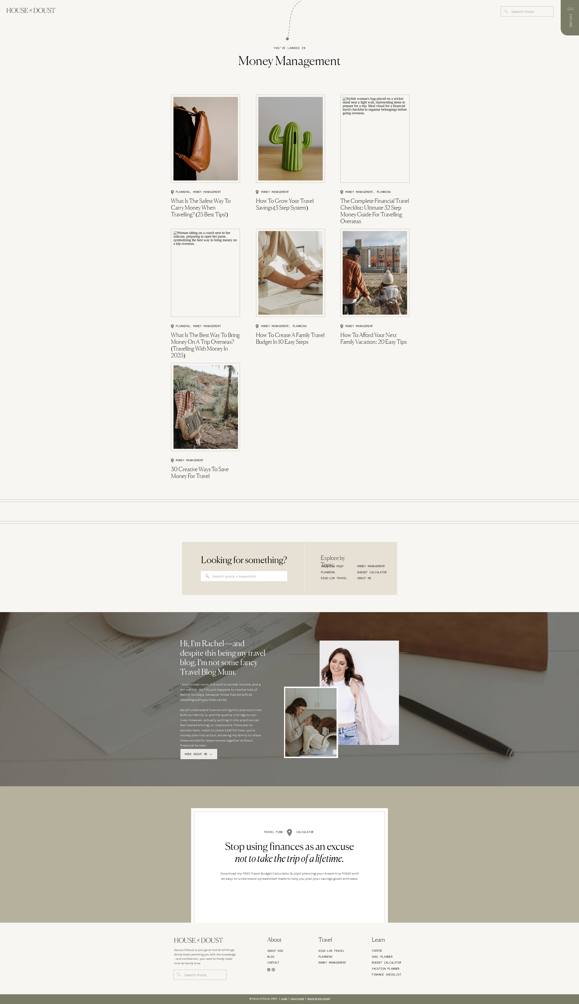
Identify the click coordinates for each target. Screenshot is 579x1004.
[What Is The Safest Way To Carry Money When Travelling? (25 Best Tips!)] (205, 138)
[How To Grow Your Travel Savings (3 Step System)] (290, 138)
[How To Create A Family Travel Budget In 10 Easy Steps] (290, 273)
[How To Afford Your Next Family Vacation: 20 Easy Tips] (375, 273)
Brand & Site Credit (319, 998)
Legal (284, 998)
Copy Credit (297, 998)
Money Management (207, 192)
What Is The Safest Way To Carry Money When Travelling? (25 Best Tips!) (201, 208)
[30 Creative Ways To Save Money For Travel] (205, 407)
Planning (183, 192)
